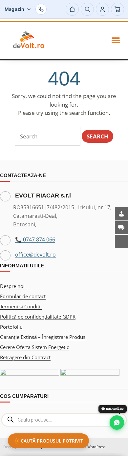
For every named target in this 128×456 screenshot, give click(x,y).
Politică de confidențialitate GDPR (37, 316)
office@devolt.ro (35, 254)
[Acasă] (72, 9)
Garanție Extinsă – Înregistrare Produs (42, 337)
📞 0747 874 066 (35, 239)
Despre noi (12, 286)
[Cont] (102, 9)
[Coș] (117, 9)
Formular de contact (23, 296)
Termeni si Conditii (21, 306)
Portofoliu (11, 326)
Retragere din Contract (25, 357)
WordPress (96, 446)
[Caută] (87, 9)
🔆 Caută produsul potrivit (48, 441)
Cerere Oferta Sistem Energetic (34, 347)
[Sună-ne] (41, 9)
